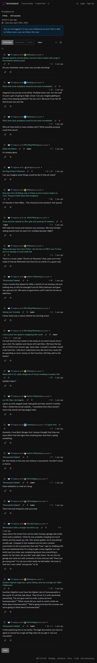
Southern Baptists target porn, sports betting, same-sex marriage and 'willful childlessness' (32, 584)
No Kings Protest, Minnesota (14, 171)
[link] (9, 64)
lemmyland (12, 3)
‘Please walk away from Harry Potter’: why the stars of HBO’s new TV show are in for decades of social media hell (32, 250)
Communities (27, 4)
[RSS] (2, 48)
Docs (70, 658)
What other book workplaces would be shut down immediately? (27, 86)
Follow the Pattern (10, 149)
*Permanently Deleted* (11, 281)
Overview (7, 42)
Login (82, 4)
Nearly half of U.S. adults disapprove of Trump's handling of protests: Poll (31, 374)
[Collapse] (5, 55)
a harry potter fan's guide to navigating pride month (23, 335)
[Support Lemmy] (48, 3)
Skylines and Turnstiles (11, 312)
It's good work (51, 425)
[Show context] (5, 64)
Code (76, 658)
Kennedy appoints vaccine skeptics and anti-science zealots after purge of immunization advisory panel (31, 59)
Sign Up (90, 4)
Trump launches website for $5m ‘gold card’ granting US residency (28, 222)
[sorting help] (61, 42)
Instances (61, 658)
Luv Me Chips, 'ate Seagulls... (14, 400)
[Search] (77, 3)
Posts (30, 42)
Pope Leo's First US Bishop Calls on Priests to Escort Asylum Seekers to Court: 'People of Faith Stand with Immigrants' (30, 194)
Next (5, 650)
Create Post (40, 4)
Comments (20, 42)
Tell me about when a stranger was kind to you (21, 528)
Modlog (51, 658)
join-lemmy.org (87, 658)
